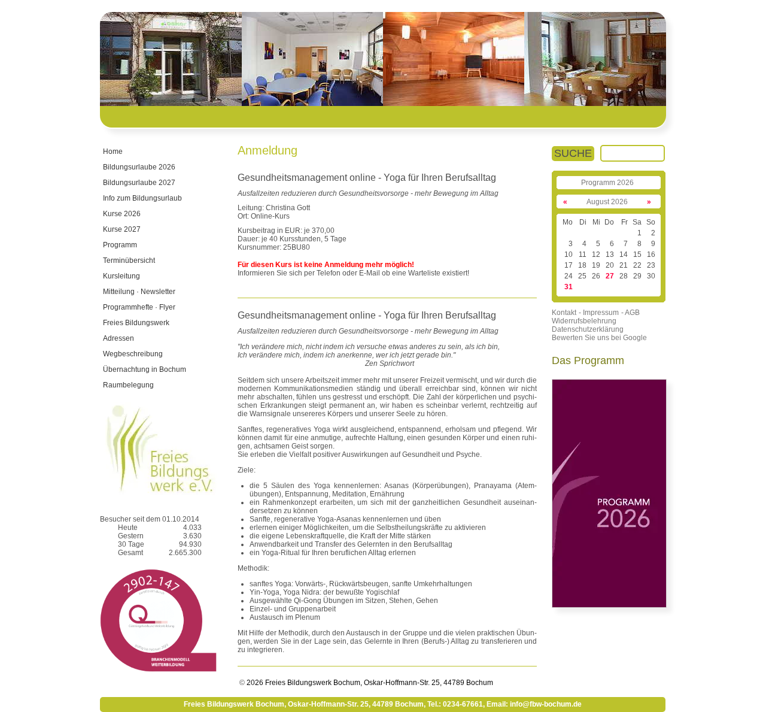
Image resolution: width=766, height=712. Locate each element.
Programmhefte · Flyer (139, 307)
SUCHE (573, 153)
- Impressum (599, 312)
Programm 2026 (607, 182)
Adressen (118, 338)
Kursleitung (121, 276)
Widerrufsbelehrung (584, 321)
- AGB (630, 312)
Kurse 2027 (122, 229)
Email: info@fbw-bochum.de (534, 704)
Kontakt (564, 312)
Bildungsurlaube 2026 (139, 167)
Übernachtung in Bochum (144, 369)
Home (113, 151)
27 (610, 276)
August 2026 (607, 202)
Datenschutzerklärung (588, 329)
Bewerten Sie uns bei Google (599, 338)
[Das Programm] (609, 605)
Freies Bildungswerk (136, 323)
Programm (120, 245)
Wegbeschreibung (133, 354)
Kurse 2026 (122, 214)
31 (568, 287)
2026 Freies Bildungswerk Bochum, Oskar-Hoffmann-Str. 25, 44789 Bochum (369, 682)
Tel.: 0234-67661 (455, 704)
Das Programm (588, 360)
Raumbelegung (128, 385)
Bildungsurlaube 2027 (139, 182)
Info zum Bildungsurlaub (142, 198)
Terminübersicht (129, 260)
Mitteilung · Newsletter (139, 291)
